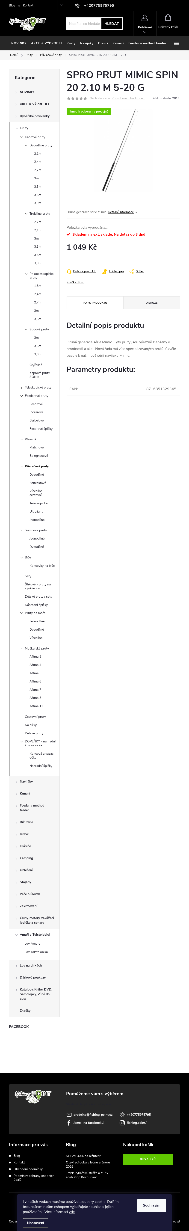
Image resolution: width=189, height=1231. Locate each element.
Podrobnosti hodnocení (128, 99)
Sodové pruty (39, 329)
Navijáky (26, 781)
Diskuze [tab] (151, 303)
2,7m (37, 170)
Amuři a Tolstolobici (35, 934)
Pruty (24, 128)
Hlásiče (25, 846)
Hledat (111, 23)
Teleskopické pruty (38, 387)
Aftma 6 (35, 681)
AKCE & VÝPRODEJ (34, 104)
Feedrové (36, 404)
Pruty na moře (35, 613)
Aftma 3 (35, 656)
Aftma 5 (35, 673)
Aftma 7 (35, 690)
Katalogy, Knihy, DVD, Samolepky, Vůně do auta (36, 994)
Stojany (25, 882)
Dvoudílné (37, 474)
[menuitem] (19, 43)
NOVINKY (27, 92)
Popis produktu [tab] (95, 303)
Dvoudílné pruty (41, 145)
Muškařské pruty (37, 648)
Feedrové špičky (41, 429)
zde (72, 1211)
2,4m (37, 162)
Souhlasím (151, 1205)
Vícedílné (36, 638)
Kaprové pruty (35, 137)
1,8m (37, 286)
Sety (28, 576)
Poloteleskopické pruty (41, 276)
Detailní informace (121, 212)
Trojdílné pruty (40, 213)
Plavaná (30, 439)
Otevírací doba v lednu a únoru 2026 (88, 1164)
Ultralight (36, 511)
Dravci (25, 834)
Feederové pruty (36, 396)
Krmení (25, 793)
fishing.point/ (136, 1123)
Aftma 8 (35, 698)
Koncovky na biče (42, 566)
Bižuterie (26, 822)
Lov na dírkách (31, 965)
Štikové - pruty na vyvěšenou (38, 586)
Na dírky (31, 725)
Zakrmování (28, 906)
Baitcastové (38, 483)
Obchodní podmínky (28, 1169)
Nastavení (35, 1222)
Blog (12, 5)
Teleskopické (38, 503)
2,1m (37, 153)
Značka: (75, 282)
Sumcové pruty (36, 530)
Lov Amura (32, 943)
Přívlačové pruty (37, 466)
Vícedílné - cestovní (37, 493)
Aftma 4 (35, 665)
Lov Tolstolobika (36, 952)
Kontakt (28, 5)
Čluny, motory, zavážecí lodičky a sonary (37, 920)
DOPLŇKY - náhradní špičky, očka (40, 743)
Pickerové (36, 412)
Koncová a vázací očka (42, 755)
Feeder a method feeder (32, 807)
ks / (148, 1159)
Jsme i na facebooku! (89, 1123)
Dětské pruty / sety (38, 596)
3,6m (37, 195)
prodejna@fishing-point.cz (93, 1114)
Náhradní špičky (36, 605)
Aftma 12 (36, 706)
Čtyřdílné (36, 365)
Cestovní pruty (35, 717)
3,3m (37, 186)
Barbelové (37, 420)
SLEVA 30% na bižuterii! (83, 1156)
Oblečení (26, 870)
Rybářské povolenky (35, 116)
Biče (28, 557)
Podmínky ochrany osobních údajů (34, 1178)
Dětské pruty (34, 733)
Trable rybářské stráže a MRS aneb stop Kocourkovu (87, 1175)
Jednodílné (37, 520)
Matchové (37, 447)
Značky (25, 1011)
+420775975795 (139, 1114)
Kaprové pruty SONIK (40, 375)
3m (36, 178)
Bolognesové (39, 456)
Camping (26, 858)
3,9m (37, 203)
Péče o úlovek (30, 894)
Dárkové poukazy (33, 977)
